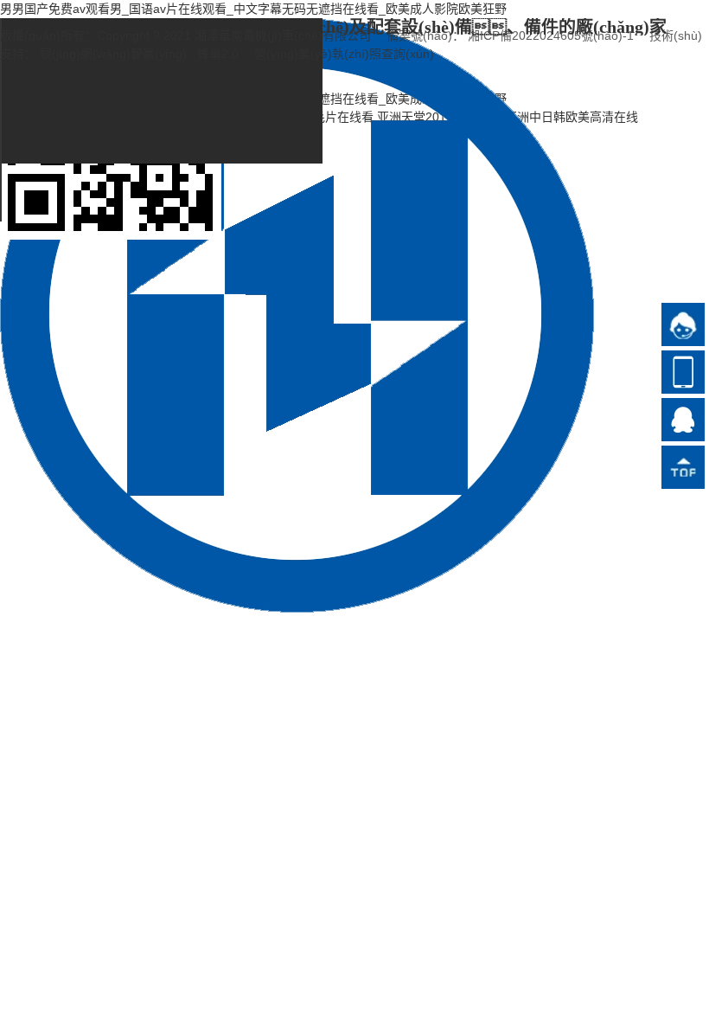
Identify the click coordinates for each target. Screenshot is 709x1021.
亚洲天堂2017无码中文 (439, 117)
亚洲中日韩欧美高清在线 (571, 117)
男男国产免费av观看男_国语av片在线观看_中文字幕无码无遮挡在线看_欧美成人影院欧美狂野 (253, 9)
